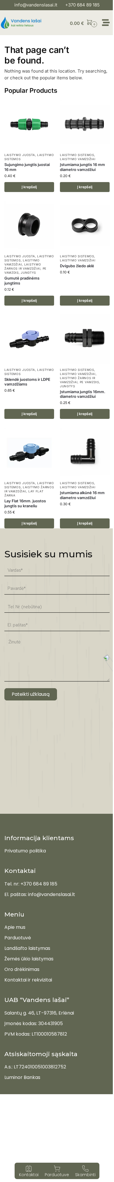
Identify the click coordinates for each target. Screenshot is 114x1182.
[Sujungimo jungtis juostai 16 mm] (29, 124)
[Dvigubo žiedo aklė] (85, 226)
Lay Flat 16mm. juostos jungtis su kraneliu (25, 503)
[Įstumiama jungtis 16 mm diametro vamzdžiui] (85, 124)
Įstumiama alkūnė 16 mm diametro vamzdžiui (82, 495)
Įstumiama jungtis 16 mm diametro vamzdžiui (82, 167)
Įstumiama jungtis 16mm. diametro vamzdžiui (82, 394)
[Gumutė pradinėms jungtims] (29, 226)
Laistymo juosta (19, 155)
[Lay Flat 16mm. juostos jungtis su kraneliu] (29, 452)
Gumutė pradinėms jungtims (21, 280)
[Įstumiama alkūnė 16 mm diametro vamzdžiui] (85, 452)
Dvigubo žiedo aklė (77, 265)
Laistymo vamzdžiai (78, 159)
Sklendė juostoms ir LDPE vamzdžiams (27, 382)
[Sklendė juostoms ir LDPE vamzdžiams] (29, 339)
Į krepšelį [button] (29, 187)
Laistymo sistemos (77, 155)
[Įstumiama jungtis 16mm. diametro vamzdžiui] (85, 339)
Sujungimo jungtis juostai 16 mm (27, 167)
